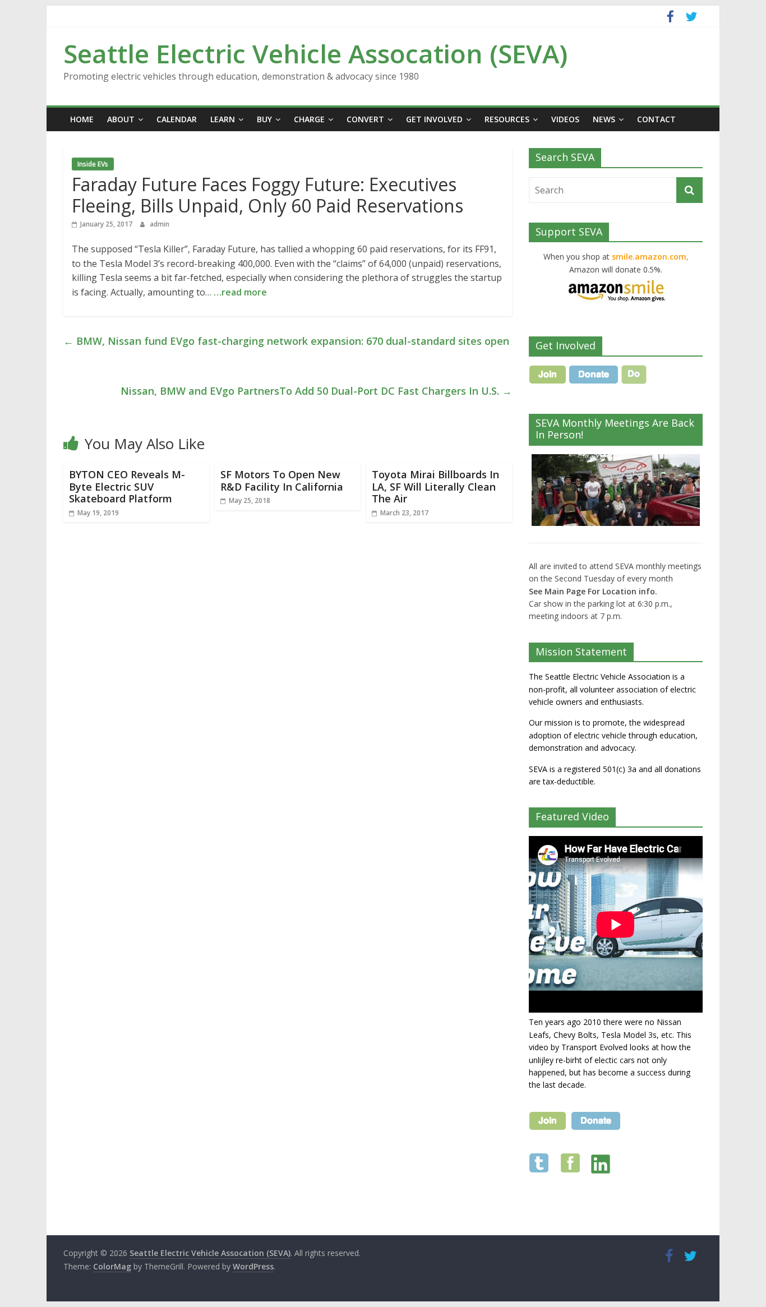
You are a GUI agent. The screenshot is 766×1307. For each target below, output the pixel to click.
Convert (365, 119)
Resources (506, 119)
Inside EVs (92, 164)
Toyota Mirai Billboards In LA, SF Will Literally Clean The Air (435, 486)
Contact (656, 119)
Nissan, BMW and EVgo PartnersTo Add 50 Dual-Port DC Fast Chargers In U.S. (316, 391)
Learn (222, 119)
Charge (309, 119)
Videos (565, 119)
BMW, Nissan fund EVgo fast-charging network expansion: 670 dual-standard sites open (286, 341)
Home (82, 119)
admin (159, 224)
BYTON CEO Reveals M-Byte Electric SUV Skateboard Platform (127, 486)
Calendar (176, 119)
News (604, 119)
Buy (264, 119)
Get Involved (434, 119)
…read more (240, 292)
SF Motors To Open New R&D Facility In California (281, 480)
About (121, 119)
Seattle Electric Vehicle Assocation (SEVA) (315, 53)
